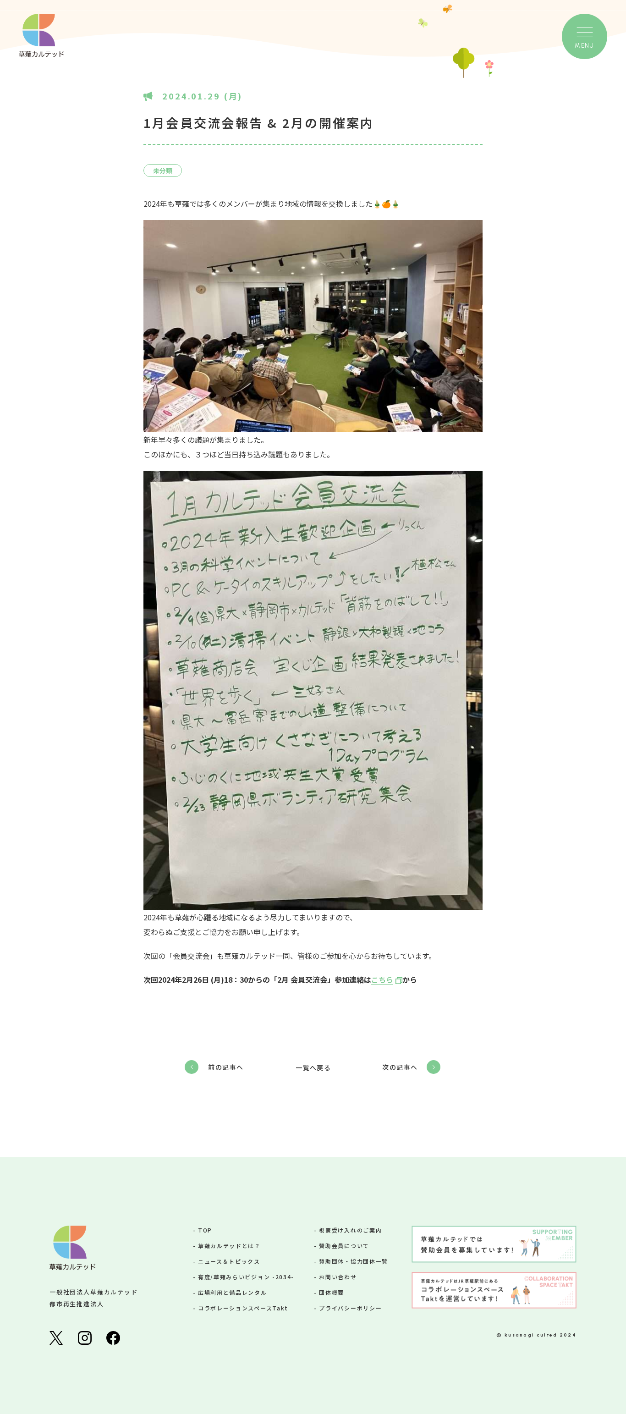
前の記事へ (225, 1067)
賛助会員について (344, 1245)
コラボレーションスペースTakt (243, 1308)
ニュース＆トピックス (229, 1261)
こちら (382, 979)
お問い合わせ (338, 1277)
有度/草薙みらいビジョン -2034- (246, 1277)
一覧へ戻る (313, 1067)
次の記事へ (399, 1067)
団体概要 (331, 1292)
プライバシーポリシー (350, 1308)
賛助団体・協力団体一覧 (353, 1261)
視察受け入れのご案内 (350, 1230)
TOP (205, 1230)
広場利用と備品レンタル (232, 1292)
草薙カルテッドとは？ (229, 1245)
